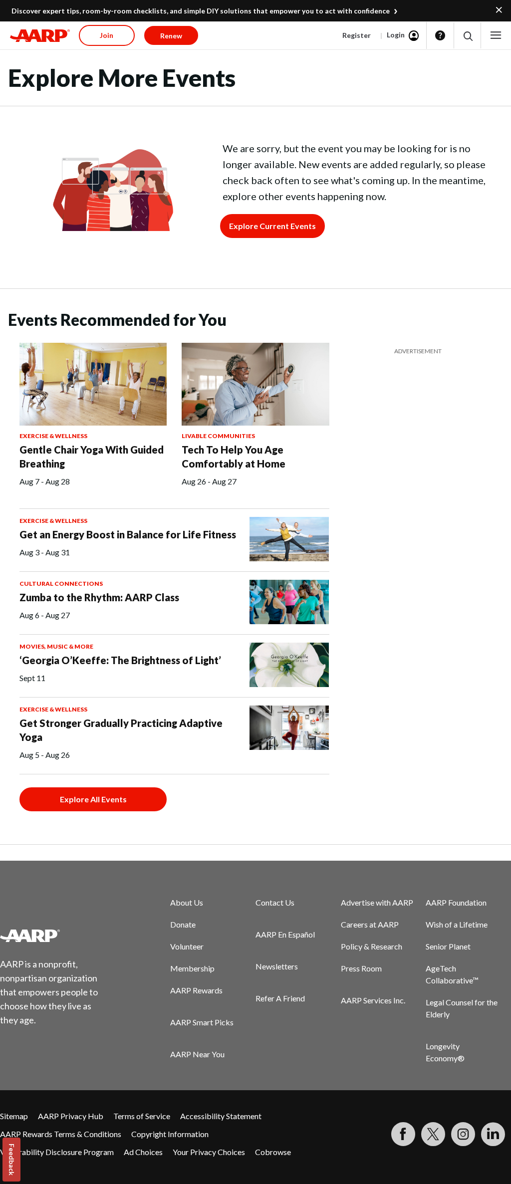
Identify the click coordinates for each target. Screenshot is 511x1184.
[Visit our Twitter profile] (433, 1134)
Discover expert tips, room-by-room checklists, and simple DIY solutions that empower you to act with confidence (200, 10)
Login (396, 34)
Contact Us (275, 902)
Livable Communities (218, 436)
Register (356, 35)
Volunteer (187, 946)
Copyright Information (170, 1134)
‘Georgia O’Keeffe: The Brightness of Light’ (120, 660)
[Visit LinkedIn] (493, 1134)
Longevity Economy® (445, 1052)
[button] (467, 35)
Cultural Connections (61, 583)
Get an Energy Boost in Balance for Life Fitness (127, 534)
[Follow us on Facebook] (403, 1134)
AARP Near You (197, 1054)
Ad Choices (143, 1152)
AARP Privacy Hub (70, 1116)
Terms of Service (141, 1116)
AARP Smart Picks (202, 1022)
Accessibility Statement (220, 1116)
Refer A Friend (280, 998)
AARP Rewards (196, 990)
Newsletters (277, 966)
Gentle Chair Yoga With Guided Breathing (91, 457)
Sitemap (14, 1116)
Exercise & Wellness (53, 436)
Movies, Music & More (56, 646)
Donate (183, 924)
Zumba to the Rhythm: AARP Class (99, 597)
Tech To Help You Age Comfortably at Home (233, 457)
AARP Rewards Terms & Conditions (60, 1134)
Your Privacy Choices (209, 1152)
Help (440, 35)
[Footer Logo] (55, 935)
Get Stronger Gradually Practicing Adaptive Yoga (121, 730)
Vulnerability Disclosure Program (57, 1152)
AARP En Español (285, 934)
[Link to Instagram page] (463, 1134)
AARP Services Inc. (373, 1000)
